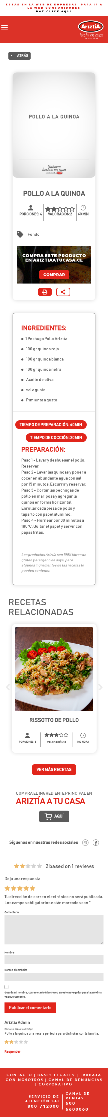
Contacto (19, 1075)
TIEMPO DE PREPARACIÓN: (51, 425)
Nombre (9, 952)
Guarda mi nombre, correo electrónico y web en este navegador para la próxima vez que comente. (53, 994)
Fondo (34, 234)
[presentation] (7, 687)
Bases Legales (56, 1075)
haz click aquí (54, 11)
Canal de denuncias (76, 1080)
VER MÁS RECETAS (54, 770)
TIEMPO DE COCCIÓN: (56, 438)
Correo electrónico (15, 969)
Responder (12, 1051)
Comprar (54, 274)
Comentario (11, 912)
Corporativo (56, 1084)
